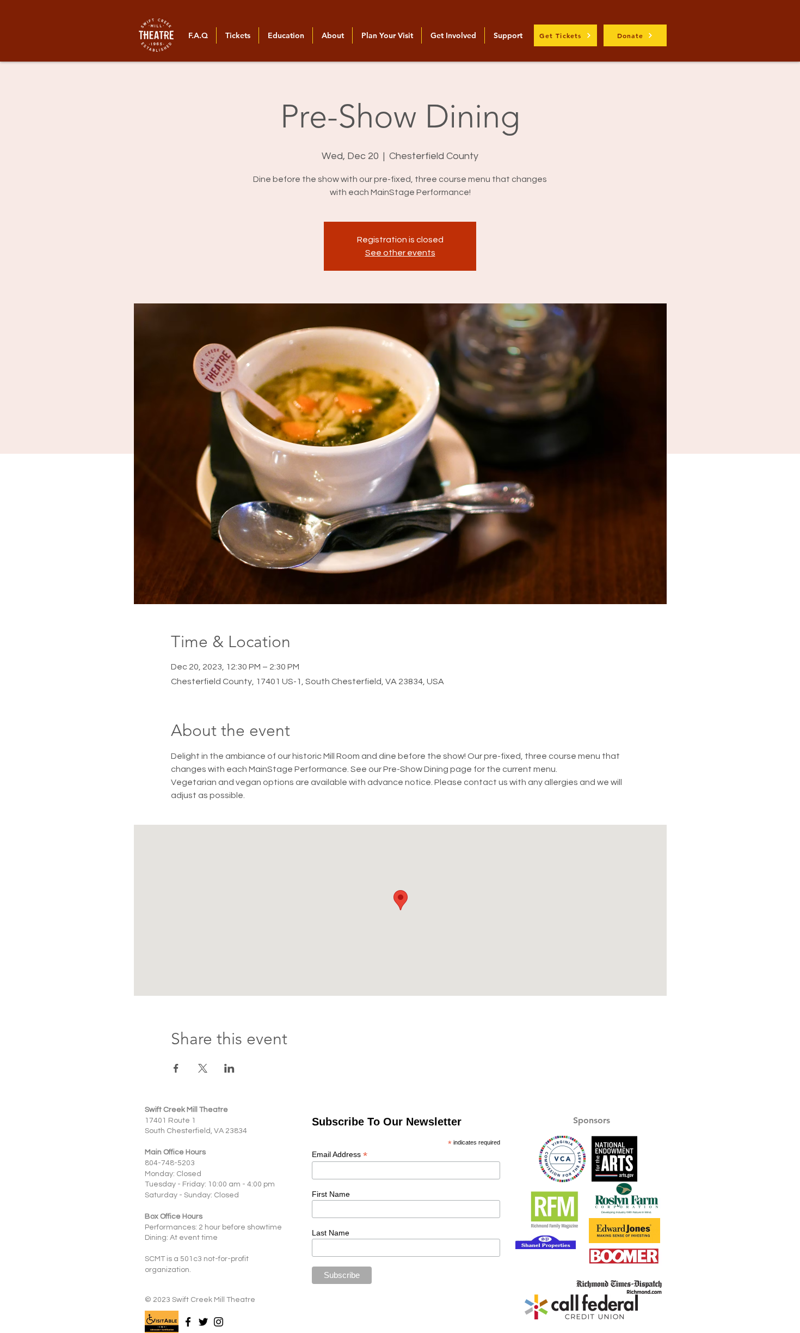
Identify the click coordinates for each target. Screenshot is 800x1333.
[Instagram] (218, 1322)
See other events (400, 252)
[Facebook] (188, 1322)
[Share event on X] (203, 1068)
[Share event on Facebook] (176, 1068)
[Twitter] (203, 1322)
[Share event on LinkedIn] (229, 1068)
